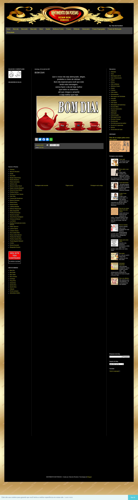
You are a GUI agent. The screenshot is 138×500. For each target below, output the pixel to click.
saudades (113, 100)
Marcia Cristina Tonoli (16, 186)
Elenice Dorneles (14, 200)
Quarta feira (13, 287)
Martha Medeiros (14, 180)
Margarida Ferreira (15, 247)
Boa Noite (12, 272)
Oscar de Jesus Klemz (16, 190)
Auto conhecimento (116, 78)
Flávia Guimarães (15, 182)
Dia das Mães (115, 106)
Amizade (113, 98)
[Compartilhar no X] (55, 145)
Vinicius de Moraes (15, 219)
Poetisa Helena (14, 192)
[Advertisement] (69, 51)
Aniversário (86, 29)
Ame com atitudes (124, 278)
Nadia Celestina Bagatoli (17, 188)
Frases (68, 29)
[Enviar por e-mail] (51, 145)
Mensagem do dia (116, 117)
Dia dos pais (114, 121)
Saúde (48, 29)
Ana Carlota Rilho (15, 232)
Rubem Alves (13, 202)
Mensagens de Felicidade (118, 96)
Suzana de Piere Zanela (16, 194)
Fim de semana (14, 291)
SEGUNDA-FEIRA (15, 293)
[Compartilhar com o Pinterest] (58, 145)
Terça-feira (13, 280)
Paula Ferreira (14, 204)
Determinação (115, 115)
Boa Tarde (13, 274)
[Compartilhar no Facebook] (56, 145)
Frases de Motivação (114, 29)
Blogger (89, 477)
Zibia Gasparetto (14, 210)
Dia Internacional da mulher (118, 123)
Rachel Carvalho (14, 215)
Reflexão (76, 29)
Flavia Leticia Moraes (16, 235)
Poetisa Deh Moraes (15, 237)
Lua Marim (13, 221)
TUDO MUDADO (123, 182)
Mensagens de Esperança (118, 104)
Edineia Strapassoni (15, 208)
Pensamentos (115, 94)
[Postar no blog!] (53, 145)
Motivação (114, 113)
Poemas (12, 169)
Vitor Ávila (12, 196)
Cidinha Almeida (14, 206)
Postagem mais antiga (97, 185)
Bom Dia (41, 147)
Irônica (113, 82)
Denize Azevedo (14, 245)
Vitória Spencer (14, 226)
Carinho (113, 90)
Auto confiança (115, 84)
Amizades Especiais (122, 264)
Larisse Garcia (14, 228)
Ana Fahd (12, 175)
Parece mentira (123, 225)
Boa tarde (24, 29)
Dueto (11, 173)
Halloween (114, 111)
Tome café (122, 159)
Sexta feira (13, 283)
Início (8, 29)
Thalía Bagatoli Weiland (16, 241)
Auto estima (114, 92)
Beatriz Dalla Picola (15, 178)
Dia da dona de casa (116, 129)
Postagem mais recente (41, 185)
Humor (113, 88)
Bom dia (15, 29)
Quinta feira (13, 285)
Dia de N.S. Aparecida (117, 125)
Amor (41, 29)
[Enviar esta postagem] (47, 145)
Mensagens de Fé (116, 76)
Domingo (12, 278)
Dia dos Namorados (116, 109)
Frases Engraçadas (98, 29)
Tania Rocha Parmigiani (16, 217)
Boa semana (13, 276)
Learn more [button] (69, 497)
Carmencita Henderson (16, 198)
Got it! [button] (133, 497)
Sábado (12, 289)
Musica (113, 127)
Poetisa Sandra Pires (16, 239)
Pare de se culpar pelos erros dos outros (124, 210)
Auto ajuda (114, 102)
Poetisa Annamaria (15, 212)
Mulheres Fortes (58, 29)
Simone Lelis (13, 184)
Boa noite (34, 29)
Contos (12, 243)
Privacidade (10, 32)
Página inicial (69, 185)
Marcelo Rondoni (14, 171)
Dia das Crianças (115, 119)
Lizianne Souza (14, 230)
